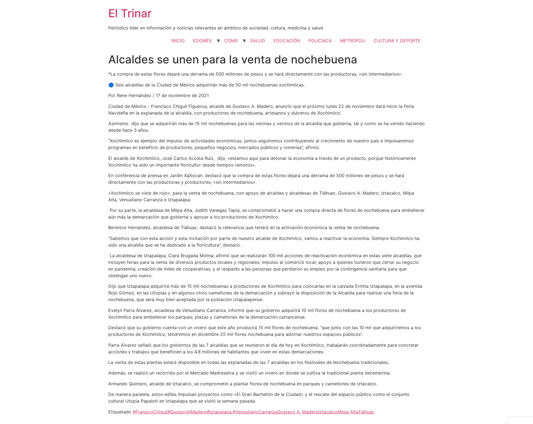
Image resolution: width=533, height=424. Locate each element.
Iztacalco (327, 412)
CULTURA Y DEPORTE (397, 40)
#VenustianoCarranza (255, 412)
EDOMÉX (202, 40)
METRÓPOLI (352, 40)
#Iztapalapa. (220, 412)
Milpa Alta (347, 412)
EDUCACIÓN (286, 40)
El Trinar (130, 13)
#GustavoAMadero (187, 412)
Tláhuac (366, 412)
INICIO (178, 40)
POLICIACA (320, 40)
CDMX (231, 40)
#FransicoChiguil (150, 412)
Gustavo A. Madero (298, 412)
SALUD (257, 40)
